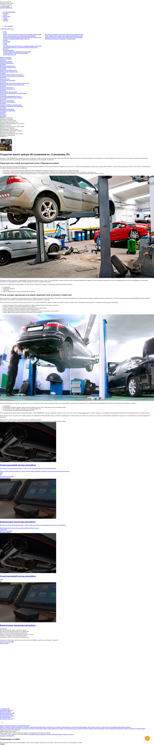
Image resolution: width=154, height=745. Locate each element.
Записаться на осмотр (6, 476)
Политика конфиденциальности (54, 734)
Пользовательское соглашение (37, 734)
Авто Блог (27, 47)
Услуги (5, 15)
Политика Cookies (68, 734)
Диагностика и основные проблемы (24, 46)
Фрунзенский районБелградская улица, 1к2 (15, 53)
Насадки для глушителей (52, 34)
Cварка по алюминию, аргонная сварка (64, 38)
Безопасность (34, 47)
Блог (28, 725)
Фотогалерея (6, 16)
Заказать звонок (4, 643)
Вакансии (24, 725)
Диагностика (62, 34)
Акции (5, 17)
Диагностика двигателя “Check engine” (32, 728)
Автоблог (6, 20)
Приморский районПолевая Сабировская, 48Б (10, 51)
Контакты (6, 13)
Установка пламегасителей (34, 34)
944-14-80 (4, 6)
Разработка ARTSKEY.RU (7, 735)
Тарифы (5, 19)
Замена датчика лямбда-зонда (57, 36)
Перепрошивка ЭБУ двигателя (87, 727)
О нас (4, 31)
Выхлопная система (8, 46)
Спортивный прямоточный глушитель (18, 38)
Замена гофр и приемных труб (11, 36)
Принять (3, 744)
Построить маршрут (5, 478)
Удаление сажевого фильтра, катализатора (67, 727)
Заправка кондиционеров (116, 728)
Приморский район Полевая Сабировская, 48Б (7, 712)
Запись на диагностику (6, 531)
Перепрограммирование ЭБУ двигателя (21, 37)
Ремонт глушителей (8, 34)
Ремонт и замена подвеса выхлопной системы (64, 37)
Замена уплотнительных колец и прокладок (71, 728)
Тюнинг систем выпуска (102, 727)
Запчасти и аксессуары (17, 47)
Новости (2, 725)
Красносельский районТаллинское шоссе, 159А (7, 715)
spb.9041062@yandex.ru (6, 710)
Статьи (5, 44)
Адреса (11, 29)
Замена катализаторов (20, 34)
